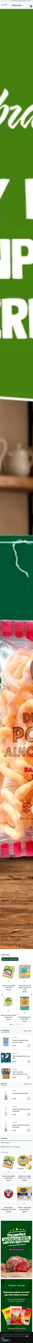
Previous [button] (2, 994)
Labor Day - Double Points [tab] (10, 959)
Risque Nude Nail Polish (20, 1093)
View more (27, 1031)
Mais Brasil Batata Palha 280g (24, 1018)
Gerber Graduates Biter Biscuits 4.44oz (20, 1041)
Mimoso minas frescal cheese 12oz (8, 1016)
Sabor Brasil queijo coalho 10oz (8, 987)
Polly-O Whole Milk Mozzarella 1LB (24, 1208)
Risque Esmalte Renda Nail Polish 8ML (21, 1110)
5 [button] (19, 946)
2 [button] (12, 1024)
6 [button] (20, 1024)
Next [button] (31, 994)
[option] (16, 479)
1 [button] (10, 1024)
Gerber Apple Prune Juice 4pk (21, 1057)
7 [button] (22, 1024)
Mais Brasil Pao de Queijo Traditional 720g (24, 987)
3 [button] (14, 1024)
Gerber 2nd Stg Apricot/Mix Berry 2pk (19, 1073)
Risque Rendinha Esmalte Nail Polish (21, 1126)
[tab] (16, 1138)
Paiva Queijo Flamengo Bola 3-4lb (8, 1208)
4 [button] (16, 1024)
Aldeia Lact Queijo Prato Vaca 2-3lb (24, 1177)
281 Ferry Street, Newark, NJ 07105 (22, 1)
